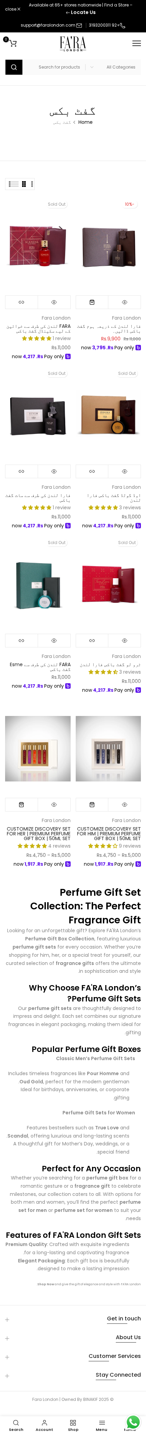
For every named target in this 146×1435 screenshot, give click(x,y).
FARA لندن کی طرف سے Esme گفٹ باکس (40, 667)
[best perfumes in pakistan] (54, 1284)
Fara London (126, 317)
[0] (13, 43)
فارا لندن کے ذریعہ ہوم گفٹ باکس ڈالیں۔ (109, 328)
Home (85, 122)
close (11, 9)
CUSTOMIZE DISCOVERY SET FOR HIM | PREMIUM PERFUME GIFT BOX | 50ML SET (109, 833)
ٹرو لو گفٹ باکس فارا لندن (110, 664)
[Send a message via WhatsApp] (133, 1422)
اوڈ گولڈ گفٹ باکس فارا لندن (114, 497)
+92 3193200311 (104, 25)
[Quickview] (124, 302)
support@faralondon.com (48, 25)
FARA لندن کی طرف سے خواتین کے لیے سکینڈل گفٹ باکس (38, 328)
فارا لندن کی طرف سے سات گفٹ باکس (38, 497)
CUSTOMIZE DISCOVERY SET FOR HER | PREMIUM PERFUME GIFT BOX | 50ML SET (39, 833)
